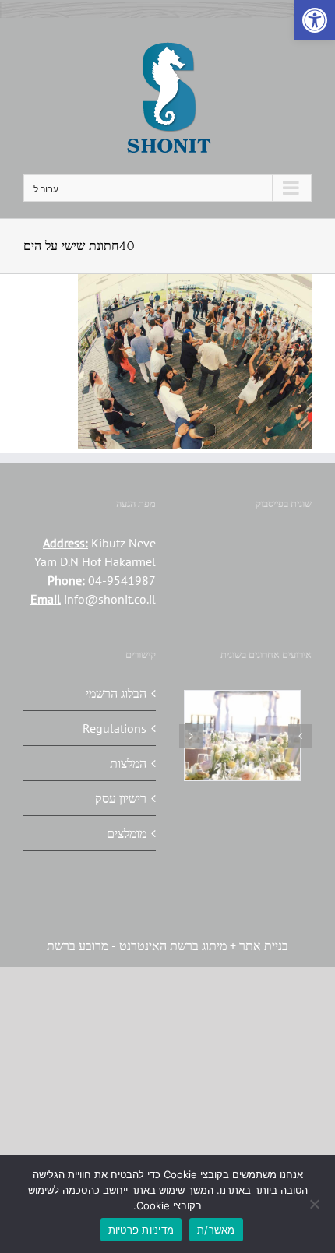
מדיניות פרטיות (141, 1229)
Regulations (114, 728)
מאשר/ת (216, 1229)
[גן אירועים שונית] (282, 714)
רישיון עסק (120, 798)
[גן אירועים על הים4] (210, 714)
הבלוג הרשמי (116, 693)
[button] (314, 20)
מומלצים (126, 833)
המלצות (128, 763)
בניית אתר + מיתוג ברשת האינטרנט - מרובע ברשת (167, 945)
